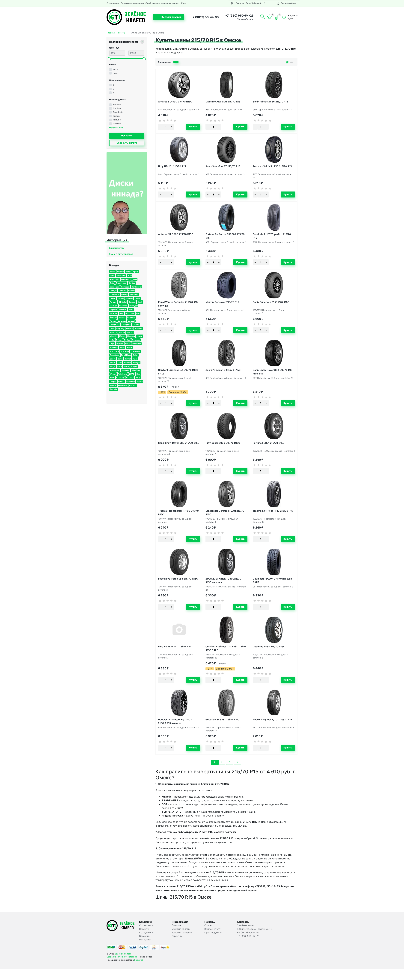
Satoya (113, 359)
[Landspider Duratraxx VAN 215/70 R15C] (226, 494)
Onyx (112, 344)
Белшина (120, 378)
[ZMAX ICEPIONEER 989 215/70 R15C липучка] (226, 562)
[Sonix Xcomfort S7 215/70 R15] (226, 149)
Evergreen (134, 294)
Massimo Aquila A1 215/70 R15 (222, 101)
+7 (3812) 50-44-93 (205, 17)
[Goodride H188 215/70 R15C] (274, 629)
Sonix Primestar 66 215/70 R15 (270, 101)
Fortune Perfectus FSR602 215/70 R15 (225, 236)
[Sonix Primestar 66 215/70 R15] (274, 85)
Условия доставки (182, 932)
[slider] (109, 58)
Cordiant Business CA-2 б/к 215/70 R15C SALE (225, 648)
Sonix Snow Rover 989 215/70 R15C (178, 442)
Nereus (113, 385)
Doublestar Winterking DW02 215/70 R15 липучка (175, 721)
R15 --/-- (122, 32)
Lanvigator (126, 325)
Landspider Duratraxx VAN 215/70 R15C (224, 512)
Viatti (119, 366)
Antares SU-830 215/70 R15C (175, 101)
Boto (112, 283)
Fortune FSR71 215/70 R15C (268, 442)
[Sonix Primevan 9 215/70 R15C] (226, 353)
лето (115, 69)
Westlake (125, 370)
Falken (112, 298)
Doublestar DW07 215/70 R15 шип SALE (272, 580)
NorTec (127, 340)
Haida (131, 309)
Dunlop (124, 294)
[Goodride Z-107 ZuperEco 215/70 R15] (274, 217)
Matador (113, 332)
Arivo (112, 275)
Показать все (116, 127)
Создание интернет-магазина (122, 956)
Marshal (129, 328)
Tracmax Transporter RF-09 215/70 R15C (178, 512)
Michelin (113, 336)
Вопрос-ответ (212, 928)
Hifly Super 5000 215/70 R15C (222, 442)
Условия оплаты (181, 928)
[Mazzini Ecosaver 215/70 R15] (226, 285)
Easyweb (138, 960)
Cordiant (117, 108)
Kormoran (131, 317)
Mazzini (130, 332)
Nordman (136, 340)
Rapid (122, 347)
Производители (213, 932)
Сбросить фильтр (126, 142)
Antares (117, 104)
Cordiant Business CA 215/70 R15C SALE (178, 371)
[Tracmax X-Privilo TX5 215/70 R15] (274, 149)
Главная (111, 32)
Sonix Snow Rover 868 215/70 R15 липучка (272, 371)
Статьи (208, 925)
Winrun (113, 374)
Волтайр (130, 378)
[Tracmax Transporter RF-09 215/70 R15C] (179, 494)
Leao (112, 328)
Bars (135, 279)
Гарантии (177, 936)
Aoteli (128, 272)
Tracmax (127, 363)
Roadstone (114, 355)
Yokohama (122, 374)
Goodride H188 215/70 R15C (269, 646)
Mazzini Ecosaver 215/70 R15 (222, 302)
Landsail (131, 321)
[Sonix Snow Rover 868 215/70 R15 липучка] (274, 353)
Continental (137, 287)
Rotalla (140, 381)
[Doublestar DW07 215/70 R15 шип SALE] (274, 562)
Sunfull (128, 359)
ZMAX (131, 374)
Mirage (122, 336)
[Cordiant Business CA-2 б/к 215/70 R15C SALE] (226, 629)
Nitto (112, 340)
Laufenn (136, 325)
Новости (144, 928)
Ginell (139, 302)
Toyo (120, 363)
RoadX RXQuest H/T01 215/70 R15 (272, 719)
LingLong (120, 328)
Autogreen (114, 279)
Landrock (122, 321)
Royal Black (126, 355)
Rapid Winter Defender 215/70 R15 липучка (178, 304)
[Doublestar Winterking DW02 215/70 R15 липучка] (179, 702)
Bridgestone (121, 283)
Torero (112, 363)
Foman (116, 116)
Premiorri (114, 347)
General (132, 302)
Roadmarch (135, 351)
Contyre (113, 291)
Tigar (135, 359)
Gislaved (117, 123)
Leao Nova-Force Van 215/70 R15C (178, 578)
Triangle (136, 363)
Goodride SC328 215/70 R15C (222, 719)
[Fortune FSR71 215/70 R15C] (274, 426)
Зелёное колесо (123, 953)
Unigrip (113, 381)
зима (115, 73)
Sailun (135, 355)
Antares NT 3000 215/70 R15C (175, 234)
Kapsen (122, 317)
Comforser (114, 287)
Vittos (126, 366)
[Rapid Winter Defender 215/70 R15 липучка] (179, 285)
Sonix (120, 359)
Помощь (176, 925)
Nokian (119, 340)
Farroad (121, 298)
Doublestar (118, 112)
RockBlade (122, 385)
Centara (132, 283)
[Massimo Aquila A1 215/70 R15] (226, 85)
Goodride (123, 306)
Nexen (139, 336)
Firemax (129, 298)
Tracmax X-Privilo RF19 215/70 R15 (273, 510)
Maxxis (122, 332)
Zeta (138, 374)
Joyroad (113, 317)
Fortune (117, 119)
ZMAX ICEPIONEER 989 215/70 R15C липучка (223, 580)
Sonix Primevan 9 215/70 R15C (223, 369)
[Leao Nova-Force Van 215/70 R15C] (179, 562)
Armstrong (120, 275)
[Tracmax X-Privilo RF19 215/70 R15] (274, 494)
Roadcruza (114, 351)
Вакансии (144, 936)
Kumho (113, 321)
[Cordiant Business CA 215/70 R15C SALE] (179, 353)
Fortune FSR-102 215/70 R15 (174, 646)
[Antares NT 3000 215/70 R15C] (179, 217)
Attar (130, 275)
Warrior (121, 381)
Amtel (112, 272)
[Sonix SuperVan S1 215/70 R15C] (274, 285)
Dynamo (132, 385)
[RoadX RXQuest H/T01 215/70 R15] (274, 702)
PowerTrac (136, 344)
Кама (138, 378)
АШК (112, 378)
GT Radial (123, 302)
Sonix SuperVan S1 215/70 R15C (271, 302)
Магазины (145, 939)
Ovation (119, 344)
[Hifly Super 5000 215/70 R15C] (226, 426)
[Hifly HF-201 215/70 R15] (179, 149)
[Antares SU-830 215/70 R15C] (179, 85)
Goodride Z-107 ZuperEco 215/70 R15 (272, 236)
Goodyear (133, 306)
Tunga (112, 366)
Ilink (138, 313)
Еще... (184, 3)
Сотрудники (146, 932)
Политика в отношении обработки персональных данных (150, 3)
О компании (113, 3)
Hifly (121, 313)
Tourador (113, 389)
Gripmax (113, 309)
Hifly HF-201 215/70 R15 (172, 166)
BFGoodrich (126, 279)
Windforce (135, 370)
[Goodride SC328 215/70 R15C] (226, 702)
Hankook (113, 313)
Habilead (122, 309)
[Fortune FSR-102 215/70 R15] (179, 629)
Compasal (125, 287)
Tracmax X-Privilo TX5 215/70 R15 (272, 166)
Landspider (114, 325)
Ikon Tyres (129, 313)
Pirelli (127, 344)
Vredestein (114, 370)
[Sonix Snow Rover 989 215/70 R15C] (179, 426)
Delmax (131, 291)
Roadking (125, 351)
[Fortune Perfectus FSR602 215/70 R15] (226, 217)
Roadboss (130, 381)
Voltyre (134, 366)
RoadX (129, 347)
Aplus (135, 272)
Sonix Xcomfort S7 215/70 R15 (222, 166)
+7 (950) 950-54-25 (239, 15)
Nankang (131, 336)
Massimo (139, 328)
